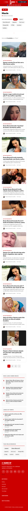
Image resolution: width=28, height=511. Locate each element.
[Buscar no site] (16, 2)
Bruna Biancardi (6, 22)
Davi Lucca (21, 22)
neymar (21, 19)
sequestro (14, 22)
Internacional (4, 488)
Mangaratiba (5, 25)
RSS (4, 474)
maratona (19, 25)
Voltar (6, 2)
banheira (5, 28)
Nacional (4, 486)
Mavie (15, 19)
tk (22, 471)
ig (11, 471)
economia (4, 484)
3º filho (12, 25)
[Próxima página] (19, 366)
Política (3, 481)
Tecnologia (4, 491)
